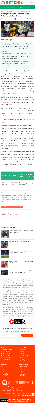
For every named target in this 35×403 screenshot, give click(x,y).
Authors (24, 387)
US (3, 366)
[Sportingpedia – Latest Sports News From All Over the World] (12, 2)
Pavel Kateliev (13, 214)
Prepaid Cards (24, 355)
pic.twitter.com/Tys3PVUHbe (10, 116)
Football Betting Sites (9, 7)
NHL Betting (6, 357)
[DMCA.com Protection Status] (27, 395)
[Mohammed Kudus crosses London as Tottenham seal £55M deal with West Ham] (4, 244)
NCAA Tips (23, 370)
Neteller (22, 359)
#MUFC (10, 104)
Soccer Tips (23, 366)
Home (2, 11)
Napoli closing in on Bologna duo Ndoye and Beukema (21, 231)
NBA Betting (6, 351)
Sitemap (17, 395)
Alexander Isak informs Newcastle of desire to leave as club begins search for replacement (21, 272)
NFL (19, 197)
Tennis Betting (7, 353)
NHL (25, 197)
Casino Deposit (24, 361)
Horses (3, 199)
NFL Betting (6, 355)
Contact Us (19, 390)
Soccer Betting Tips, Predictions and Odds (18, 11)
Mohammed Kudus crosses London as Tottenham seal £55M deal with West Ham (21, 242)
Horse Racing (6, 359)
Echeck (22, 351)
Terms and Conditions (8, 390)
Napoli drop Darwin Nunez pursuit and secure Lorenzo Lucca (21, 251)
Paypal (22, 353)
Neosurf (22, 357)
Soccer (15, 197)
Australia (5, 373)
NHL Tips (22, 372)
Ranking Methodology (14, 387)
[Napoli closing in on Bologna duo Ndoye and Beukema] (5, 234)
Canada (5, 370)
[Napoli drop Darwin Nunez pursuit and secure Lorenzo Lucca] (5, 254)
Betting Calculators (8, 361)
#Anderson (4, 102)
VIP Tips (22, 375)
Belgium (5, 375)
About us (4, 387)
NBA (22, 197)
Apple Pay (23, 349)
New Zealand (6, 372)
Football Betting (7, 349)
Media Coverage (7, 388)
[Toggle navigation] (31, 2)
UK (3, 368)
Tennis (29, 197)
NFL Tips (22, 373)
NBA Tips (22, 368)
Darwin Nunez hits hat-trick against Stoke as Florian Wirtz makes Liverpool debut (21, 262)
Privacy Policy (17, 388)
